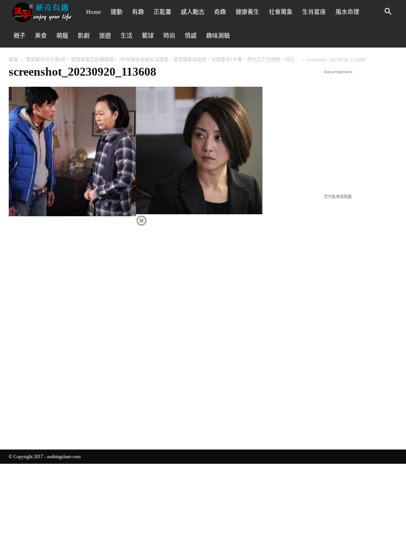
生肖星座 (314, 12)
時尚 (169, 35)
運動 (117, 12)
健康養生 (247, 12)
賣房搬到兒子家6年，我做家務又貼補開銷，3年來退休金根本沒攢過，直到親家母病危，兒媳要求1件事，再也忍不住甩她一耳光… (162, 60)
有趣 (138, 12)
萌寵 (62, 35)
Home (93, 12)
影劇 (84, 35)
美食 (41, 35)
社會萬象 (281, 12)
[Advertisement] (337, 125)
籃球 (148, 35)
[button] (387, 12)
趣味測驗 (218, 35)
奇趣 (220, 12)
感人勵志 (193, 12)
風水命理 (347, 12)
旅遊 (105, 35)
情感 (191, 35)
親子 (19, 35)
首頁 (13, 60)
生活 (126, 35)
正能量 (162, 12)
